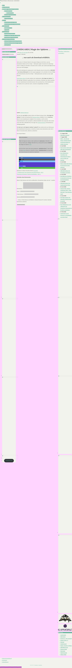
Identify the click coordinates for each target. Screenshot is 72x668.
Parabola (36, 665)
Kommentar (20, 188)
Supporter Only (9, 460)
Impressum (4, 660)
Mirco (20, 52)
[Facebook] (2, 667)
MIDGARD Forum (64, 647)
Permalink (35, 170)
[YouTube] (9, 667)
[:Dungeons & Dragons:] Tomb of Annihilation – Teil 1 (29, 174)
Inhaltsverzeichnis (41, 122)
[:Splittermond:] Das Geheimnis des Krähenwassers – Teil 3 (30, 172)
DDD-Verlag (62, 636)
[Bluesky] (19, 667)
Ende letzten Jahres (21, 78)
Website (18, 197)
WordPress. (40, 665)
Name (18, 191)
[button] (21, 157)
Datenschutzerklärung (7, 658)
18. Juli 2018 (25, 52)
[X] (6, 667)
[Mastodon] (14, 667)
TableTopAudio (63, 652)
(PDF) (30, 144)
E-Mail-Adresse (20, 194)
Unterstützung (5, 662)
